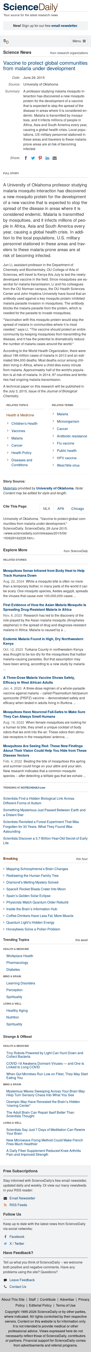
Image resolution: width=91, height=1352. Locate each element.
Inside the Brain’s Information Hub (31, 908)
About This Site (13, 1299)
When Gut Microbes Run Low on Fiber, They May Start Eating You (47, 1075)
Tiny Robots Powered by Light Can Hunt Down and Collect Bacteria (44, 1054)
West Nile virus (68, 465)
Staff (32, 1299)
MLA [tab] (46, 508)
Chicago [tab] (77, 508)
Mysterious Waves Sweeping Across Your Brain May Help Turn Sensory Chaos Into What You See (45, 1093)
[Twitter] (33, 158)
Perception (14, 989)
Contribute (48, 1299)
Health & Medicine (20, 415)
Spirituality (14, 996)
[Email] (54, 158)
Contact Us (18, 1286)
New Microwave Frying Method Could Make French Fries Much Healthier (44, 1142)
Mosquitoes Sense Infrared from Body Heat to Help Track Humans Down (44, 573)
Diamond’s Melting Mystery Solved (32, 882)
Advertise (67, 1299)
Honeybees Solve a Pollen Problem (33, 929)
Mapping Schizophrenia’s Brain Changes (37, 868)
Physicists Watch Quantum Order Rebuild (37, 902)
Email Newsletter (22, 1198)
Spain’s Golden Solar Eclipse (28, 895)
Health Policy (21, 452)
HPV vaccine (67, 457)
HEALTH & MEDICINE (16, 949)
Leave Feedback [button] (22, 1279)
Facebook (17, 1236)
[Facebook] (25, 158)
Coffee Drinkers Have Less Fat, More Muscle (39, 915)
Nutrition (12, 1017)
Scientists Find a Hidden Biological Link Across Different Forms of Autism (38, 801)
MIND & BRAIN (12, 976)
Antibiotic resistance (72, 436)
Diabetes (13, 969)
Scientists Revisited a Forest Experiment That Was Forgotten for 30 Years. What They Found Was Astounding (41, 826)
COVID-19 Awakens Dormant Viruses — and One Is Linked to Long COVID (45, 1065)
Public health (67, 450)
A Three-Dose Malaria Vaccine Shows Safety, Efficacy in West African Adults (39, 680)
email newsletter (64, 25)
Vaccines (18, 430)
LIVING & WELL (12, 1003)
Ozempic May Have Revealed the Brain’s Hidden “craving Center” (43, 1103)
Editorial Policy (40, 1305)
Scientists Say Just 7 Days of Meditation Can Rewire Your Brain (45, 1131)
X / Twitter (17, 1243)
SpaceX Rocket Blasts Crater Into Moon (36, 888)
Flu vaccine (65, 443)
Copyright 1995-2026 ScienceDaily (31, 1311)
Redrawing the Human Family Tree (32, 875)
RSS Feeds (18, 1204)
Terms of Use (66, 1305)
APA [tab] (60, 508)
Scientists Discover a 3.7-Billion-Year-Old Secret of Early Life (45, 840)
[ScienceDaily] (30, 7)
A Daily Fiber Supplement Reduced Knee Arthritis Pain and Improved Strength (43, 1152)
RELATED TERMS (62, 405)
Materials (10, 488)
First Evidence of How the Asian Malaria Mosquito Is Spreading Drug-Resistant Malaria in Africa (44, 607)
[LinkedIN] (47, 158)
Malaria (17, 438)
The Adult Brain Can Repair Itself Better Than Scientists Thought (40, 1114)
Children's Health (24, 423)
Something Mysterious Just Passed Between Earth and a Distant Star (44, 812)
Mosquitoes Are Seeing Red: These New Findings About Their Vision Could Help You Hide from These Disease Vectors (45, 750)
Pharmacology (17, 962)
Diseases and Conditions (21, 462)
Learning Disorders (20, 983)
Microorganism (68, 421)
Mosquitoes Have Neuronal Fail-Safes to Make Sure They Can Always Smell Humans (44, 714)
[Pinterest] (40, 158)
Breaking (10, 858)
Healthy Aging (17, 1010)
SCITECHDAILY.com (33, 787)
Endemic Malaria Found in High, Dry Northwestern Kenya (43, 641)
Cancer (16, 445)
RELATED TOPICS (17, 405)
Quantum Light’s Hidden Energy (30, 922)
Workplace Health (19, 955)
